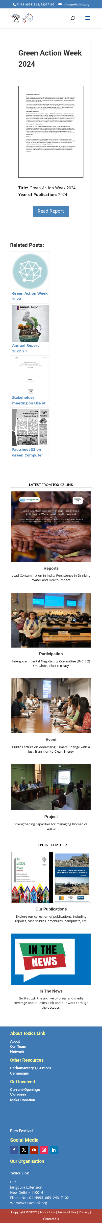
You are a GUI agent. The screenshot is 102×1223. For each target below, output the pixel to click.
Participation (51, 654)
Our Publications (51, 909)
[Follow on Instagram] (44, 1150)
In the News (51, 991)
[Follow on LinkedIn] (54, 1150)
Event (51, 740)
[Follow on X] (24, 1150)
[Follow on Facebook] (14, 1150)
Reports (51, 568)
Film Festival (21, 1131)
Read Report (51, 212)
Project (51, 817)
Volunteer (18, 1095)
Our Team (18, 1046)
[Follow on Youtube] (34, 1150)
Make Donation (22, 1100)
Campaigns (19, 1073)
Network (17, 1052)
